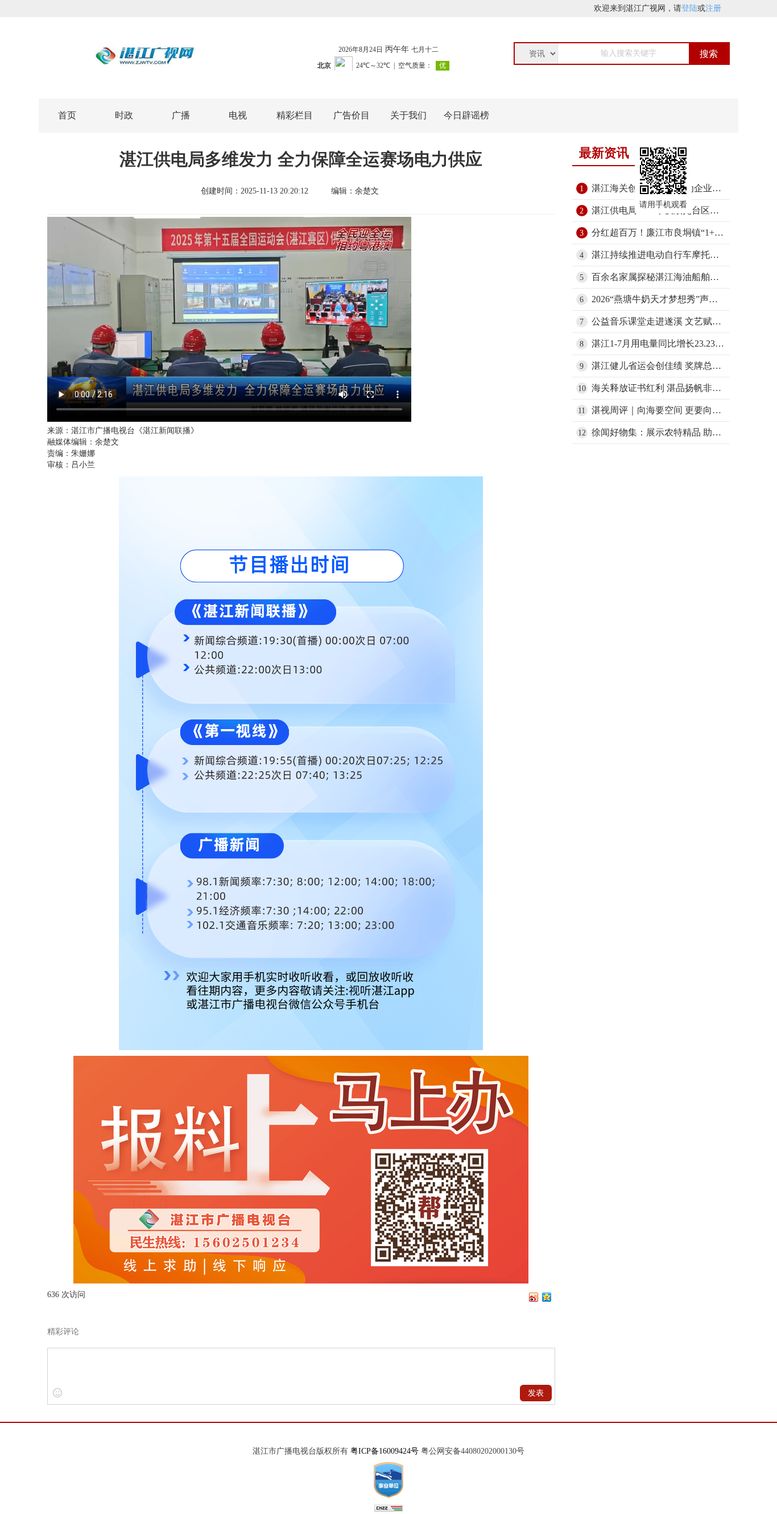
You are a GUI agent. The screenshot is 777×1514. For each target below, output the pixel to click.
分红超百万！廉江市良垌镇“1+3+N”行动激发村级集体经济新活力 (661, 232)
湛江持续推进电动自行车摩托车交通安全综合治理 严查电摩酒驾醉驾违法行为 (661, 255)
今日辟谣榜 (466, 115)
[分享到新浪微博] (534, 1297)
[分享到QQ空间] (547, 1297)
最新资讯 (604, 153)
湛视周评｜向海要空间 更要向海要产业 (661, 410)
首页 (67, 115)
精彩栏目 (294, 115)
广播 (181, 115)
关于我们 (408, 115)
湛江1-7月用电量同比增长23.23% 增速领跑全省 (661, 343)
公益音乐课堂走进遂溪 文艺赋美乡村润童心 (661, 321)
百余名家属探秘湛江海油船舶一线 (660, 277)
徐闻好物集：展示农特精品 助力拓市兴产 (661, 432)
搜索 (709, 54)
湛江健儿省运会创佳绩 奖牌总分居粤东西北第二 (661, 366)
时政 (124, 115)
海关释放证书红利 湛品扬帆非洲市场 (661, 388)
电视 (238, 115)
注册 (713, 8)
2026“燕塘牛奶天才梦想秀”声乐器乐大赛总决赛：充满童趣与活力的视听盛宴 (661, 299)
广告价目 (351, 115)
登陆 (689, 8)
